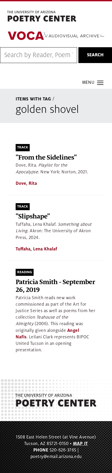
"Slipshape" (33, 216)
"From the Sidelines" (46, 157)
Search (95, 55)
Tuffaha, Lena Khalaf (36, 249)
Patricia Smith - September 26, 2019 (55, 286)
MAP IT (80, 443)
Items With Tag (33, 99)
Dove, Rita (26, 183)
